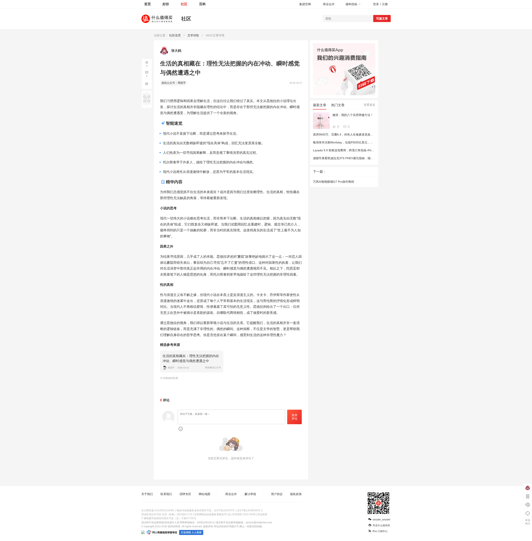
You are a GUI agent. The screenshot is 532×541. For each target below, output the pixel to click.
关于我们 (147, 494)
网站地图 (204, 494)
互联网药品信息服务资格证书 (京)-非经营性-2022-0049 (224, 514)
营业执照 (262, 514)
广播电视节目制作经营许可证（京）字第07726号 (168, 518)
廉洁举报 (250, 494)
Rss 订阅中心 (380, 531)
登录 (376, 4)
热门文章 (338, 105)
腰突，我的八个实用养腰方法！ (352, 115)
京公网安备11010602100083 (157, 510)
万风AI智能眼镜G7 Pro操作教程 (333, 181)
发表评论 (294, 416)
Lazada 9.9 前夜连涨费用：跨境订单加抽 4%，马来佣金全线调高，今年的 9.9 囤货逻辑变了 (372, 150)
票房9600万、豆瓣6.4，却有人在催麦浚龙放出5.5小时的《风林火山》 (358, 134)
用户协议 (277, 494)
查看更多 (369, 104)
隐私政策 (296, 494)
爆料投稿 (351, 4)
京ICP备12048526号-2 (249, 510)
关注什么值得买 (381, 525)
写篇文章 (382, 18)
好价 (166, 4)
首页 (147, 4)
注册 (385, 4)
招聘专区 (185, 494)
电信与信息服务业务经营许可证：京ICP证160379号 (205, 510)
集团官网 (305, 4)
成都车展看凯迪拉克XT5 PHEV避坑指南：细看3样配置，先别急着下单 (358, 158)
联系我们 (166, 494)
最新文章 (319, 105)
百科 (202, 4)
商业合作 (329, 4)
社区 (184, 4)
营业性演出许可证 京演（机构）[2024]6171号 (166, 514)
